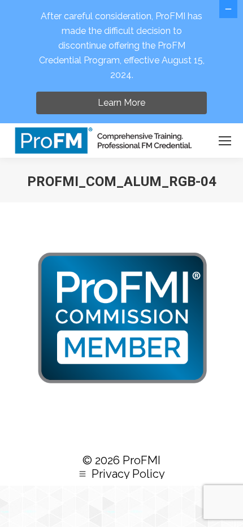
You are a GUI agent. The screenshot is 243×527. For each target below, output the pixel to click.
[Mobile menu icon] (225, 141)
